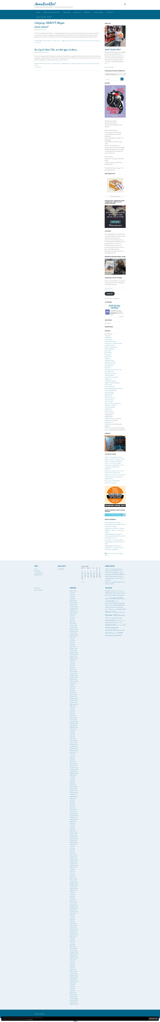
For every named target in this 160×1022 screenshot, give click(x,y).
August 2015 (73, 844)
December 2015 (74, 836)
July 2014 (72, 869)
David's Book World (110, 362)
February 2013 (73, 902)
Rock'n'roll (119, 622)
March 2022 (73, 692)
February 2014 (73, 879)
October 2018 (73, 771)
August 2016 (73, 821)
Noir (110, 618)
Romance (110, 625)
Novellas (109, 620)
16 (99, 573)
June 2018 (72, 779)
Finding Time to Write (110, 373)
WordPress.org (38, 574)
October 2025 (73, 610)
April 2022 (72, 690)
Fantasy (108, 607)
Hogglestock (108, 379)
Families (110, 605)
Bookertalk (108, 351)
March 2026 (73, 600)
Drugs (116, 601)
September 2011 (74, 934)
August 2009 (73, 982)
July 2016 (72, 823)
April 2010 (72, 967)
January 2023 (73, 673)
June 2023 (72, 664)
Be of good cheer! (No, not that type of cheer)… (56, 49)
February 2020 (73, 740)
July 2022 (72, 685)
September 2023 (74, 658)
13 (91, 573)
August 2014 (73, 867)
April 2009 (72, 990)
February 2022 (73, 694)
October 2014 (73, 863)
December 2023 (74, 652)
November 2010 (74, 954)
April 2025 (72, 621)
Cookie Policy (30, 1019)
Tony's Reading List (110, 407)
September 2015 (74, 842)
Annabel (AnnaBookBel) (112, 49)
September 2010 (74, 958)
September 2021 (74, 704)
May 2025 (72, 619)
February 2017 (73, 810)
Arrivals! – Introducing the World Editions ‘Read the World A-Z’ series (115, 524)
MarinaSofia (108, 528)
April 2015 (72, 852)
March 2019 (73, 762)
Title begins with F (56, 40)
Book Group (98, 12)
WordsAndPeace (109, 522)
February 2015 (73, 856)
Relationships (110, 622)
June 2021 (72, 710)
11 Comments (37, 42)
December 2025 (74, 606)
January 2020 (73, 742)
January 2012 (73, 927)
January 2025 (73, 627)
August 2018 (73, 775)
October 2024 (73, 633)
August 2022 (73, 683)
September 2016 (74, 819)
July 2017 (72, 800)
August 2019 (73, 752)
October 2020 (73, 725)
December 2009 (74, 975)
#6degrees (109, 591)
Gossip (66, 40)
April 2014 (72, 875)
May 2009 (72, 988)
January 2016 (73, 835)
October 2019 (73, 748)
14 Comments (37, 67)
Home (38, 12)
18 (85, 575)
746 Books (108, 336)
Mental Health (120, 612)
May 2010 (72, 965)
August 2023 (73, 660)
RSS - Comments (38, 590)
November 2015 (74, 838)
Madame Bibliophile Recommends (114, 388)
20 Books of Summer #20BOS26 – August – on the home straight (114, 530)
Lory (106, 540)
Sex (122, 625)
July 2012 (72, 915)
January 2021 (73, 719)
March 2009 (73, 992)
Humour (114, 609)
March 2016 (73, 831)
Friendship (115, 607)
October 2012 (73, 909)
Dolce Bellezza (109, 366)
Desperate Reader (110, 364)
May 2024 (72, 642)
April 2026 (72, 598)
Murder (85, 63)
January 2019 (73, 765)
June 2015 (72, 848)
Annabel (112, 310)
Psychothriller (83, 40)
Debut (110, 601)
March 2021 (73, 715)
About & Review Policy (52, 12)
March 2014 (73, 877)
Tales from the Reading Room (113, 403)
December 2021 (74, 698)
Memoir (110, 612)
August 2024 (73, 637)
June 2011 (72, 940)
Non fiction (117, 618)
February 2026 (73, 602)
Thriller (36, 65)
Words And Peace (110, 413)
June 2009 (72, 986)
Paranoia (77, 40)
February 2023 (73, 671)
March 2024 (73, 646)
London (121, 609)
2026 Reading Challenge (114, 306)
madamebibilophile (110, 534)
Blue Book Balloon (109, 349)
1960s (108, 593)
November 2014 (74, 861)
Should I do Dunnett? (110, 483)
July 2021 (72, 708)
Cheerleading (74, 63)
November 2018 (74, 769)
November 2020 (74, 723)
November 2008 (74, 1000)
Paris (117, 620)
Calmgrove (108, 358)
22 (97, 575)
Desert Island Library (44, 17)
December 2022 (74, 675)
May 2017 (72, 804)
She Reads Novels (110, 398)
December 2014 (74, 860)
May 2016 (72, 827)
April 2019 (72, 760)
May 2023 (72, 665)
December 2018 (74, 767)
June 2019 (72, 756)
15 (97, 573)
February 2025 (73, 625)
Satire (118, 625)
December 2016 (74, 813)
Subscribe (109, 294)
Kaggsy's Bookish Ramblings (112, 382)
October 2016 (73, 817)
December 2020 (74, 721)
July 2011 (72, 938)
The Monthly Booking (110, 390)
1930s (116, 590)
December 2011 (74, 929)
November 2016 (74, 815)
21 (94, 575)
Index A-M (77, 12)
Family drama (119, 605)
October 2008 (73, 1002)
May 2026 (72, 596)
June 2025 (72, 617)
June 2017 (72, 802)
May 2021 (72, 712)
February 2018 (73, 786)
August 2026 (73, 590)
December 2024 (74, 629)
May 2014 (72, 873)
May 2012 (72, 919)
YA (119, 635)
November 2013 (74, 884)
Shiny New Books (117, 56)
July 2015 (72, 846)
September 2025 (74, 612)
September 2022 (74, 681)
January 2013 (73, 904)
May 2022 (72, 688)
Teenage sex (97, 40)
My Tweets (108, 323)
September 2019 (74, 750)
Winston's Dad (109, 411)
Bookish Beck (108, 352)
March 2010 (73, 969)
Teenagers (97, 63)
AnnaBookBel (44, 4)
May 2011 (72, 942)
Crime (116, 598)
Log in (35, 569)
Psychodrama (91, 63)
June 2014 (72, 871)
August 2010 (73, 959)
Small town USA (90, 40)
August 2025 (73, 614)
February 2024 (73, 648)
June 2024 (72, 640)
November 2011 (74, 931)
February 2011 (73, 948)
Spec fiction (120, 630)
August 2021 (73, 706)
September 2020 (74, 727)
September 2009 (74, 981)
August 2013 (73, 890)
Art (107, 595)
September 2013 (74, 888)
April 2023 (72, 667)
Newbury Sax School (110, 428)
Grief (120, 607)
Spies (108, 633)
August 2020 (73, 729)
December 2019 (74, 744)
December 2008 (74, 998)
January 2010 (73, 973)
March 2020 (73, 738)
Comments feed (38, 573)
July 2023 (72, 662)
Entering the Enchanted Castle (113, 369)
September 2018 (74, 773)
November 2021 (74, 700)
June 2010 (72, 963)
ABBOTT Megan (42, 40)
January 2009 (73, 996)
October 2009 (73, 979)
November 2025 (74, 608)
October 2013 (73, 886)
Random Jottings (109, 392)
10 (82, 573)
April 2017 (72, 806)
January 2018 (73, 788)
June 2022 (72, 687)
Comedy (114, 595)
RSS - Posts (37, 588)
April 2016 (72, 829)
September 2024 (74, 635)
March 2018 (73, 785)
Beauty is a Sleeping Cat (111, 347)
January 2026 (73, 604)
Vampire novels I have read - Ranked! (115, 475)
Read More (94, 37)
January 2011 (73, 950)
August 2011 (73, 936)
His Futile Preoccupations (111, 377)
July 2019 (72, 754)
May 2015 (72, 850)
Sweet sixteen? (41, 26)
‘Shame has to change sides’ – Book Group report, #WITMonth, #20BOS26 (114, 547)
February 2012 (73, 925)
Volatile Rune (108, 409)
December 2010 (74, 952)
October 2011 (73, 933)
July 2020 (72, 731)
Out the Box (41, 1014)
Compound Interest (110, 418)
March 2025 (73, 623)
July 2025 (72, 615)
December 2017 (74, 790)
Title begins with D (56, 63)
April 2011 (72, 944)
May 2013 (72, 896)
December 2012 (74, 906)
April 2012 (72, 921)
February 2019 (73, 763)
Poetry (122, 620)
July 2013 (72, 892)
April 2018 (72, 783)
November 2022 (74, 677)
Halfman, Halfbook (109, 375)
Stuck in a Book (109, 401)
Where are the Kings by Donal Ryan (114, 576)
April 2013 (72, 898)
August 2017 (73, 798)
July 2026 (72, 592)
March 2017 (73, 808)
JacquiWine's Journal (110, 381)
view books (121, 316)
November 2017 (74, 792)
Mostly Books (108, 424)
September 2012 (74, 911)
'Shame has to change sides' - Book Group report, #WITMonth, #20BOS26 (114, 467)
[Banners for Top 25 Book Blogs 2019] (115, 555)
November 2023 (74, 654)
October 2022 (73, 679)
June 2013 (72, 894)
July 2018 (72, 777)
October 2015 (73, 840)
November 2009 (74, 977)
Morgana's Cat (109, 422)
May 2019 (72, 758)
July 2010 (72, 961)
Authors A (49, 40)
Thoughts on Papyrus (110, 405)
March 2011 (73, 946)
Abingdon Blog (108, 416)
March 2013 (73, 900)
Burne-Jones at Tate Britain (112, 480)
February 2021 (73, 717)
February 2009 (73, 994)
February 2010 (73, 971)
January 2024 (73, 650)
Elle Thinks (107, 367)
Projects (110, 12)
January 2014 (73, 881)
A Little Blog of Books (110, 341)
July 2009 (72, 984)
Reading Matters (109, 394)
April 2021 (72, 713)
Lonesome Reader (110, 386)
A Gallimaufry (108, 337)
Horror (108, 609)
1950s (121, 590)
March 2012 (73, 923)
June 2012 (72, 917)
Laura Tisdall (108, 384)
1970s (115, 593)
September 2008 (74, 1004)
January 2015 (73, 858)
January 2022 (73, 696)
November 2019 (74, 746)
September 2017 (74, 796)
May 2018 (72, 781)
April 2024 (72, 644)
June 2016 (72, 825)
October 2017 (73, 794)
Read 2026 (66, 12)
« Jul (83, 582)
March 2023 (73, 669)
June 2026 (72, 594)
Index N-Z (87, 12)
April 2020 (72, 737)
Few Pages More (109, 371)
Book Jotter (108, 354)
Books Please (108, 356)
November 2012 (74, 908)
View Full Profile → (110, 67)
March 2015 (73, 854)
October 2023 (73, 656)
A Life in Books (109, 339)
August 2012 (73, 913)
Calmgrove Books (109, 360)
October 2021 (73, 702)
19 (88, 575)
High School (71, 40)
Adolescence (68, 63)
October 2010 (73, 956)
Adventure (121, 593)
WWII (113, 635)
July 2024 (72, 639)
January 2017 (73, 811)
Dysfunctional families (112, 603)
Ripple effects (108, 396)
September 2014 (74, 865)
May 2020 (72, 735)
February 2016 (73, 833)
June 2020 (72, 733)
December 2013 (74, 883)
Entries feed (37, 571)
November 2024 (74, 631)
